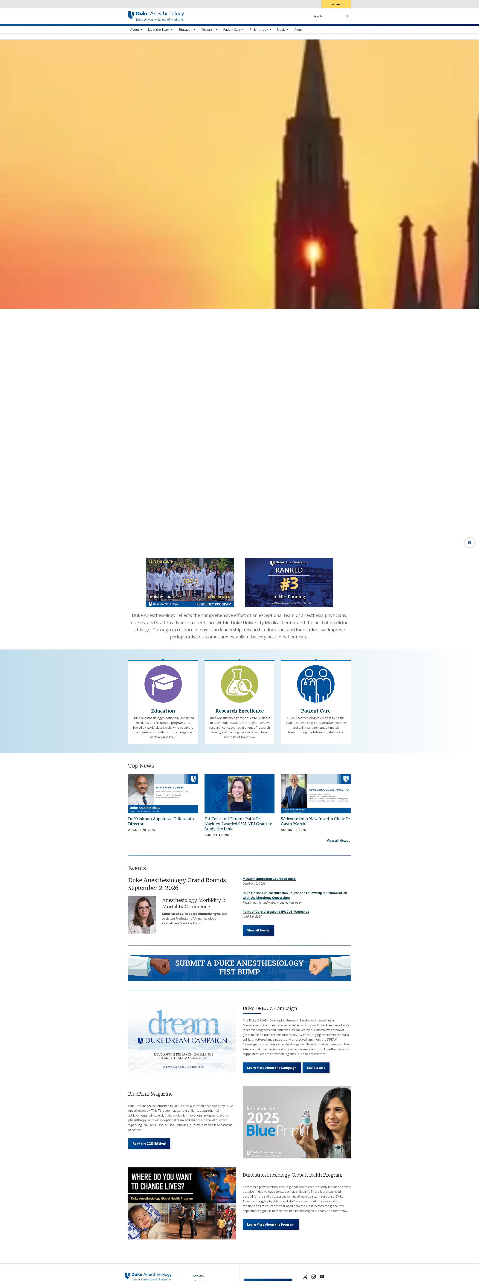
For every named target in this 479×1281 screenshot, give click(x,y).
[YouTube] (322, 1277)
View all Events (258, 930)
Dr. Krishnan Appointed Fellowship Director (161, 821)
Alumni (299, 30)
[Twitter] (305, 1277)
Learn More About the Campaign (272, 1068)
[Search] (347, 16)
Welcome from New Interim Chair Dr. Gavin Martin (316, 821)
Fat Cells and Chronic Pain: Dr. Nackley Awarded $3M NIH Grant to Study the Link (238, 824)
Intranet (336, 4)
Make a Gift (316, 1068)
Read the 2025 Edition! (149, 1143)
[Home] (156, 15)
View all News (337, 840)
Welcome (198, 1275)
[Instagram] (313, 1277)
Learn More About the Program (270, 1224)
